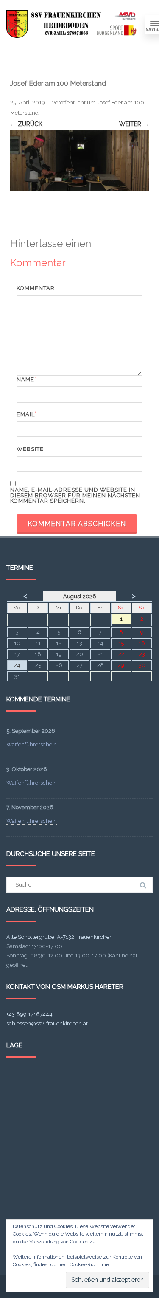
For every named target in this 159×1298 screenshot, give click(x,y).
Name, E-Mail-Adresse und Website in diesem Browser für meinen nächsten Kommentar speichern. (75, 495)
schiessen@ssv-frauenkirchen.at (47, 1023)
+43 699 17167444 (29, 1014)
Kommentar (36, 288)
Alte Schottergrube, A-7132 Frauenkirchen (59, 937)
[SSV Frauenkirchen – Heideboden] (72, 24)
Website (30, 449)
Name (25, 379)
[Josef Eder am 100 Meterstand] (79, 160)
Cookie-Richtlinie (89, 1264)
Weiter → (134, 124)
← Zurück (26, 124)
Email (26, 414)
